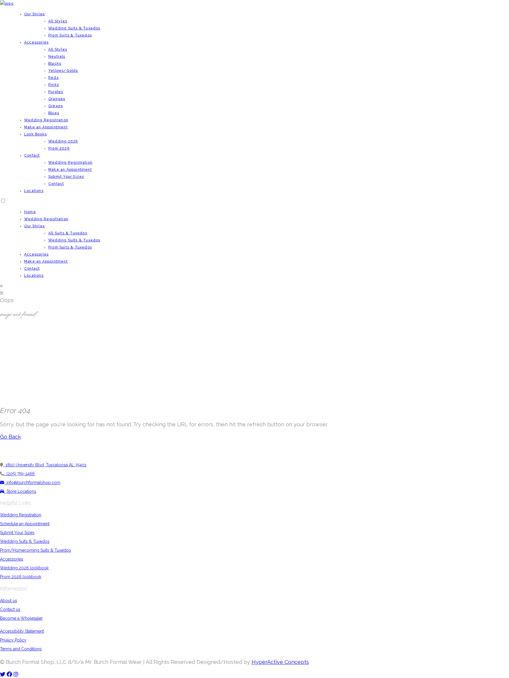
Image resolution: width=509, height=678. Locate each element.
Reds (53, 78)
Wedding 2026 (63, 141)
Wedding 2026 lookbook (24, 568)
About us (8, 600)
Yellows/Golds (63, 71)
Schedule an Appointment (24, 523)
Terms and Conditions (21, 648)
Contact (32, 155)
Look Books (35, 134)
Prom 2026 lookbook (20, 576)
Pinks (53, 85)
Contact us (10, 609)
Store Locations (20, 491)
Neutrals (56, 56)
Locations (34, 191)
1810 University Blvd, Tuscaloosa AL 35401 (44, 465)
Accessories (36, 42)
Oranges (56, 99)
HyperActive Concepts (280, 662)
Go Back (10, 437)
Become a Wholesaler (21, 618)
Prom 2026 (59, 148)
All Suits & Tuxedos (67, 233)
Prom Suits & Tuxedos (70, 35)
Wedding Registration (46, 120)
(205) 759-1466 (19, 473)
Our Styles (34, 14)
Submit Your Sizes (66, 177)
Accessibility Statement (22, 631)
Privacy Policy (13, 640)
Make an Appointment (46, 127)
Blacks (54, 64)
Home (30, 212)
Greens (55, 106)
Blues (53, 113)
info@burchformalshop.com (32, 482)
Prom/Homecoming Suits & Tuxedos (35, 550)
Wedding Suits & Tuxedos (74, 28)
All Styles (57, 21)
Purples (55, 92)
